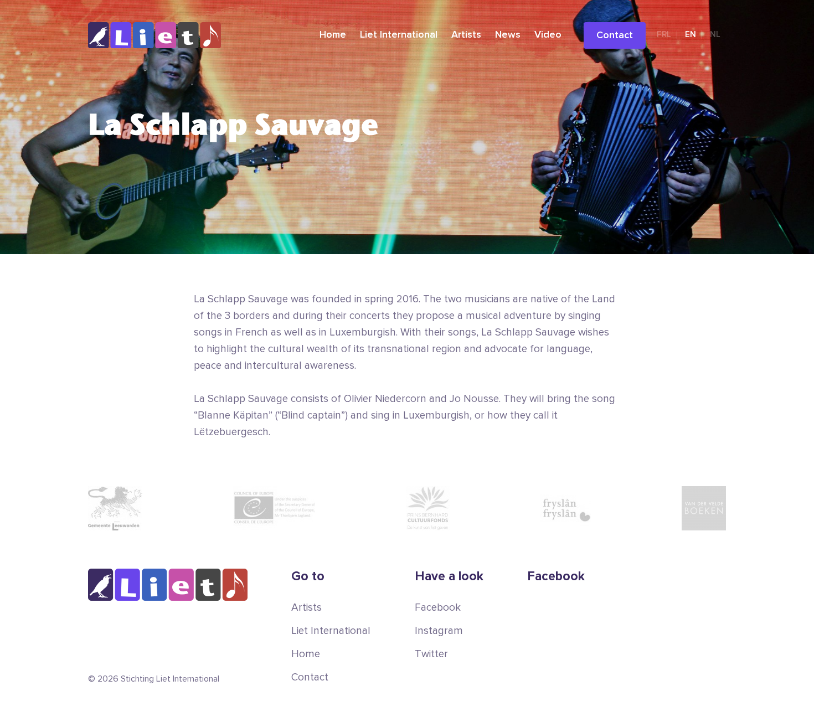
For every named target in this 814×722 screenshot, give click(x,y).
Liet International (398, 35)
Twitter (431, 654)
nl (715, 34)
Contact (614, 35)
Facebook (438, 607)
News (508, 35)
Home (333, 35)
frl (664, 34)
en (690, 34)
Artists (466, 35)
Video (547, 35)
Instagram (439, 631)
